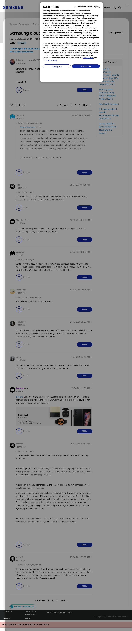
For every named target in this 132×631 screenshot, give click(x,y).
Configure (57, 67)
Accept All (86, 67)
